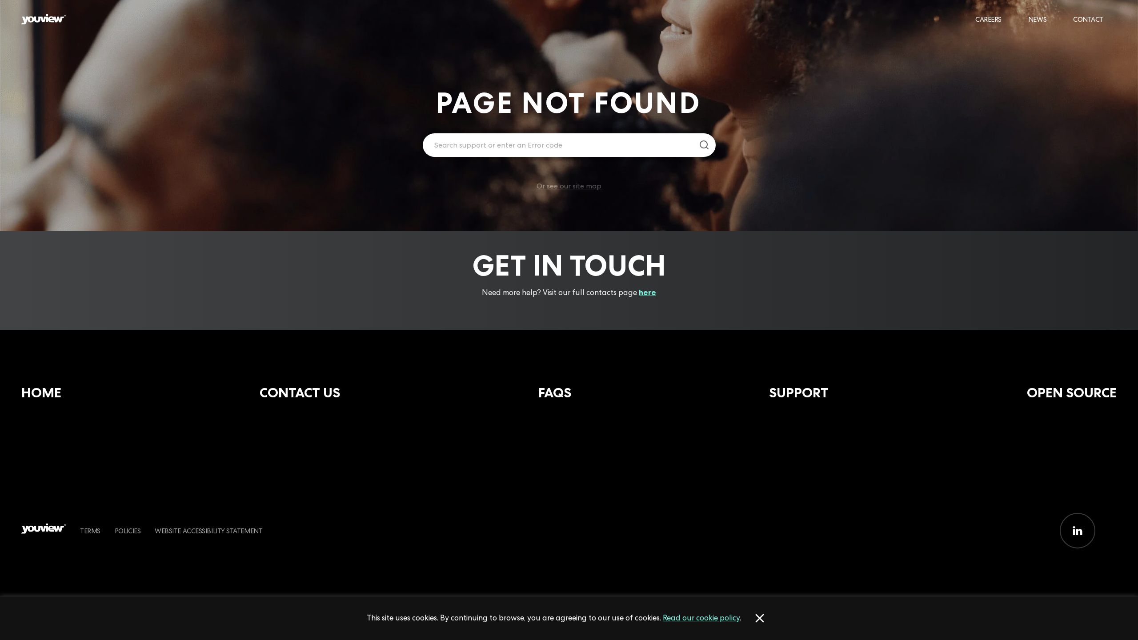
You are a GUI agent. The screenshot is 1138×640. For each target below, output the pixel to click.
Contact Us (300, 392)
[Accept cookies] (759, 618)
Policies (127, 531)
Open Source (1072, 392)
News (1037, 19)
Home (41, 392)
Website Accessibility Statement (208, 531)
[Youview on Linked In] (1077, 530)
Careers (988, 19)
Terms (90, 531)
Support (799, 392)
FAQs (554, 392)
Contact (1088, 19)
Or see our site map (569, 186)
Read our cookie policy (701, 618)
